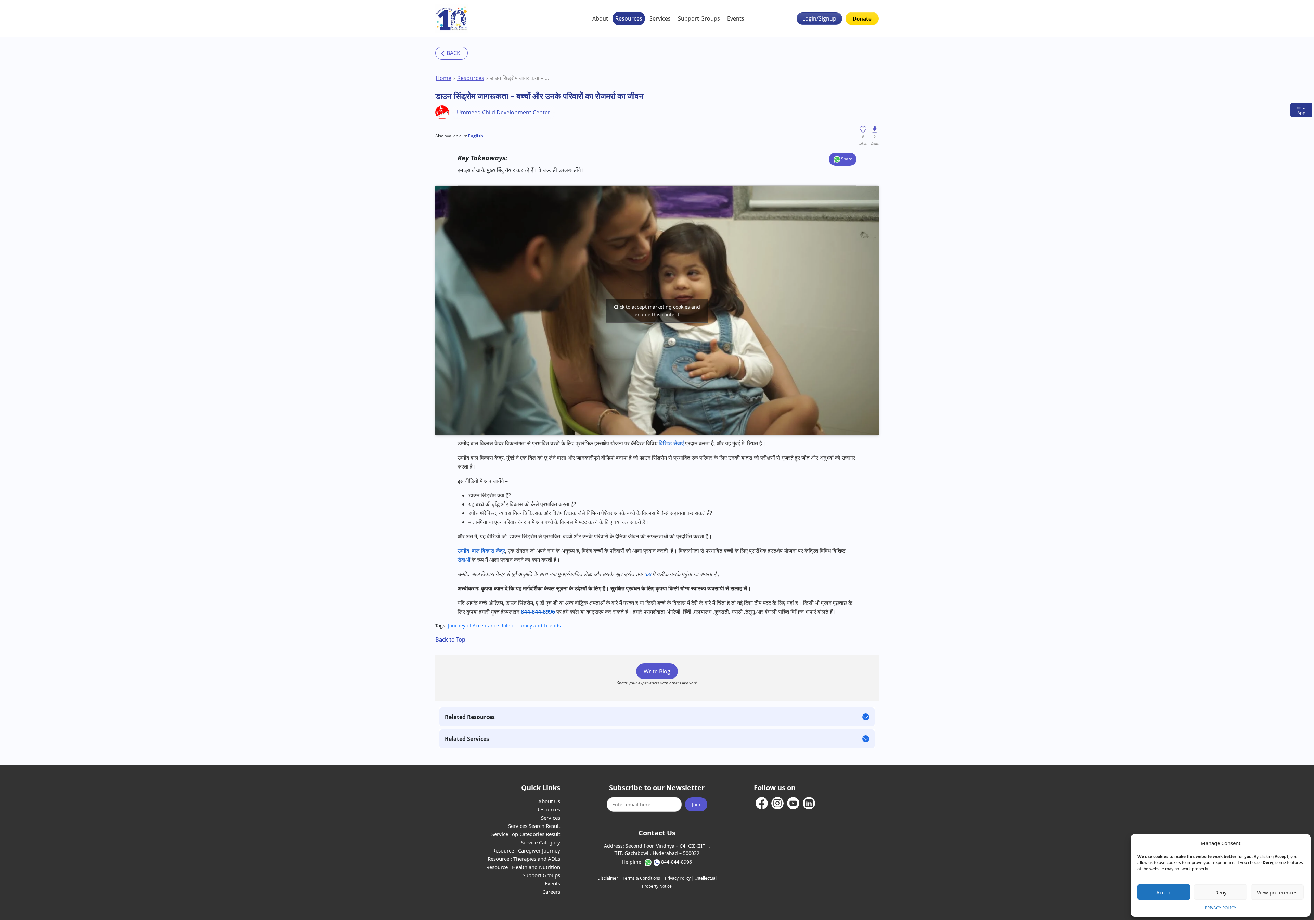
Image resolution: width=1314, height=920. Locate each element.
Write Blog (657, 671)
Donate (862, 18)
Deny (1220, 892)
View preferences (1277, 892)
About (600, 18)
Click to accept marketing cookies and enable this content (657, 310)
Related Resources (470, 717)
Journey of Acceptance (473, 625)
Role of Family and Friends (530, 625)
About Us (549, 801)
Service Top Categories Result (525, 834)
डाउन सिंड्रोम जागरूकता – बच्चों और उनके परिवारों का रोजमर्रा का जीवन (520, 78)
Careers (551, 891)
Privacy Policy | (679, 878)
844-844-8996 (676, 862)
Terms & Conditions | (643, 878)
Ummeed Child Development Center (503, 112)
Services (660, 18)
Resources (628, 18)
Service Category (540, 842)
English (475, 136)
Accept (1164, 892)
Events (735, 18)
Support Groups (699, 18)
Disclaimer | (609, 878)
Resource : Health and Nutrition (523, 866)
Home (443, 78)
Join (696, 804)
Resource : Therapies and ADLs (524, 858)
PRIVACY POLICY (1220, 908)
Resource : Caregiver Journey (526, 850)
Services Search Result (534, 825)
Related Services (467, 739)
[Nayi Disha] (451, 18)
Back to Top (450, 639)
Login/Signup (819, 18)
